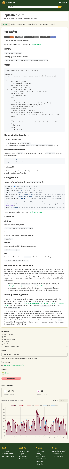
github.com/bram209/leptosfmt (14, 365)
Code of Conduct (41, 459)
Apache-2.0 (11, 339)
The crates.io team (8, 456)
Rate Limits (39, 464)
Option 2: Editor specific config (16, 173)
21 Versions (21, 24)
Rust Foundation (7, 454)
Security (53, 24)
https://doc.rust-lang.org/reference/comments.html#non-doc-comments (31, 286)
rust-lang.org (6, 451)
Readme (5, 24)
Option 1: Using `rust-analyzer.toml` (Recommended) (23, 171)
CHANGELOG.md (36, 44)
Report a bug (23, 459)
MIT (5, 339)
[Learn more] (67, 346)
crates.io (10, 2)
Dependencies (32, 24)
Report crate (11, 378)
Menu (63, 2)
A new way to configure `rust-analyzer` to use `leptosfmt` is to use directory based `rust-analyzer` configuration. (32, 171)
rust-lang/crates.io (59, 451)
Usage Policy (40, 451)
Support (21, 454)
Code (13, 24)
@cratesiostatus (58, 456)
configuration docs (36, 212)
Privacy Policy (40, 456)
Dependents (44, 24)
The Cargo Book (24, 451)
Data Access (39, 461)
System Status (23, 456)
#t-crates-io (57, 454)
